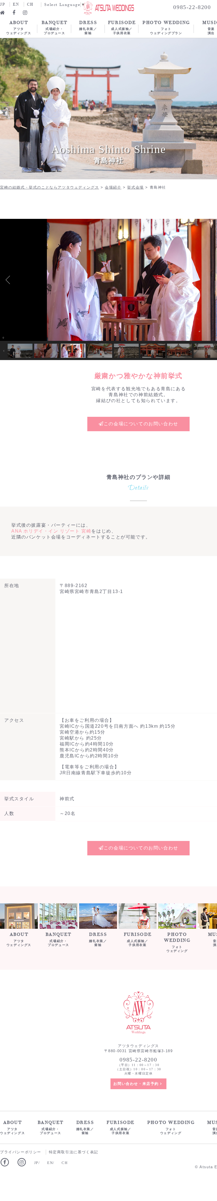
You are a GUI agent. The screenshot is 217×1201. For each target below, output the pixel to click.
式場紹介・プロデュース (55, 27)
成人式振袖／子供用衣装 (122, 27)
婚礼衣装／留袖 (88, 27)
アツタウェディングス (18, 27)
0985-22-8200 (138, 1059)
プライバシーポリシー (20, 1152)
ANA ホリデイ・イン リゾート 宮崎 (51, 531)
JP (2, 4)
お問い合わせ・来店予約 (136, 1084)
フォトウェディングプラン (166, 27)
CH (30, 4)
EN (16, 4)
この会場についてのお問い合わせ (141, 423)
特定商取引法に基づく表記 (73, 1152)
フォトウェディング (177, 942)
